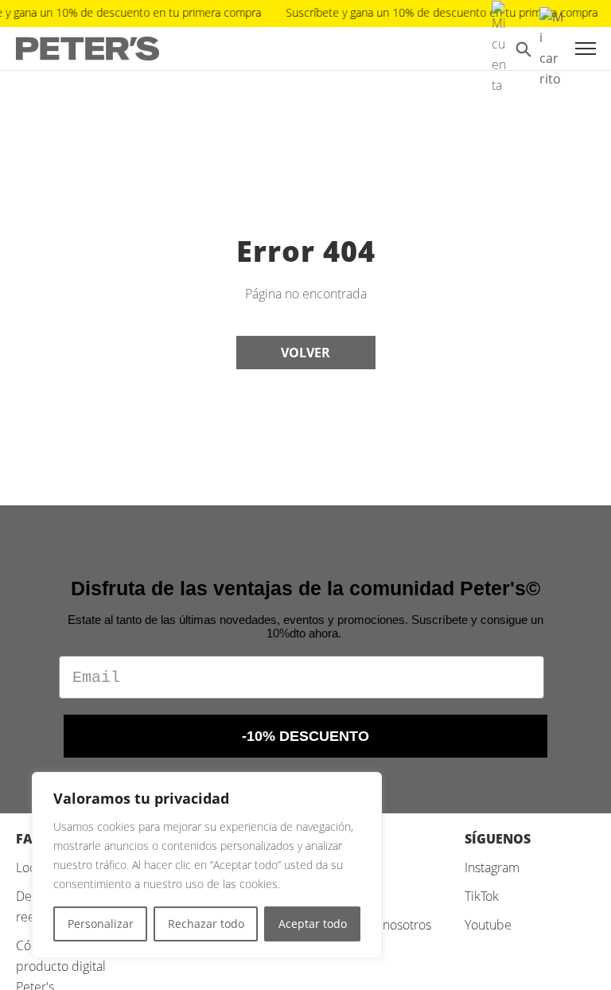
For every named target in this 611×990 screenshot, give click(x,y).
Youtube (488, 924)
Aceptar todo (312, 923)
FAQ (29, 839)
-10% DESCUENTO (305, 736)
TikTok (482, 896)
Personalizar (101, 923)
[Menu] (585, 48)
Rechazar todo (206, 923)
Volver (305, 352)
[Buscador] (523, 48)
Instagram (492, 867)
